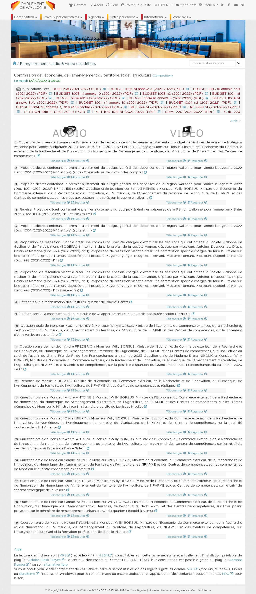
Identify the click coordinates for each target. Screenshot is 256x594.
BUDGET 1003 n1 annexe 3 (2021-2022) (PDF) (147, 89)
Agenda (95, 17)
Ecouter (80, 161)
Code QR (210, 5)
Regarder (197, 161)
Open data (188, 5)
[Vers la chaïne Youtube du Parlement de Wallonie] (236, 5)
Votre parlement (123, 17)
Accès (98, 5)
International (154, 17)
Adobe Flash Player (44, 560)
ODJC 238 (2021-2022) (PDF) (76, 89)
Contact (79, 5)
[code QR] (104, 89)
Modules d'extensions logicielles (169, 590)
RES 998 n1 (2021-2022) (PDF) (215, 107)
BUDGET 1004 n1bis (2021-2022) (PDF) (88, 98)
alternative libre (56, 564)
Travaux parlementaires (61, 17)
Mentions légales (135, 590)
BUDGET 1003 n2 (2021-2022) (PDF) (172, 93)
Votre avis (181, 17)
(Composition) (163, 75)
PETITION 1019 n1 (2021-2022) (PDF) (125, 112)
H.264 (103, 555)
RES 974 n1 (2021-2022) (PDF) (156, 107)
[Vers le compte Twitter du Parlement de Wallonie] (222, 5)
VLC (190, 569)
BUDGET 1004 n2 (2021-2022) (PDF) (200, 102)
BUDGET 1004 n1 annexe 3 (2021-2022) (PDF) (166, 98)
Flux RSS (165, 5)
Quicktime (27, 574)
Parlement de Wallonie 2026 (80, 590)
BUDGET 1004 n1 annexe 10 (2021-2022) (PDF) (118, 102)
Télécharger (58, 161)
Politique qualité (138, 5)
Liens (114, 5)
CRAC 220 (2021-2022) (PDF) (190, 112)
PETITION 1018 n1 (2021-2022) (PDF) (54, 112)
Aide (234, 121)
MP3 (62, 555)
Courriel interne (201, 590)
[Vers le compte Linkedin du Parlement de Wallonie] (242, 5)
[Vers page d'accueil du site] (33, 5)
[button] (238, 63)
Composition (24, 17)
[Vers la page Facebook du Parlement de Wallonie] (228, 5)
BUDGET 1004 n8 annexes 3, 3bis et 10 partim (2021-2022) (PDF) (69, 107)
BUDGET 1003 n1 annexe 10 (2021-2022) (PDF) (94, 93)
